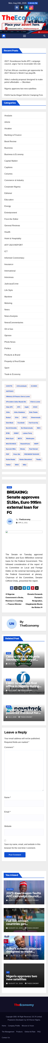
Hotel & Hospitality (12, 238)
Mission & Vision (28, 1026)
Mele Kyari (10, 438)
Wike (24, 465)
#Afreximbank (22, 386)
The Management (8, 1032)
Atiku (8, 412)
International (10, 271)
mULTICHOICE (11, 444)
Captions (8, 167)
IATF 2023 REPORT (13, 245)
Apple (27, 407)
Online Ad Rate (30, 1032)
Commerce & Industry (14, 180)
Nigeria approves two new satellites (20, 89)
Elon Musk (9, 423)
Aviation (8, 129)
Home (4, 1026)
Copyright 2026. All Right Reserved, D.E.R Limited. (24, 1017)
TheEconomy (24, 519)
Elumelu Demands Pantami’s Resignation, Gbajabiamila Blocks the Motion (34, 600)
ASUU (35, 407)
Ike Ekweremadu (27, 428)
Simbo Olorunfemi (25, 459)
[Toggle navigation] (24, 36)
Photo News (9, 342)
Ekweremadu (35, 417)
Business (8, 148)
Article (7, 122)
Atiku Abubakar (19, 412)
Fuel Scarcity (33, 423)
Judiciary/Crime (11, 284)
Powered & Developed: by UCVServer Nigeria (24, 1020)
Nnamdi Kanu (25, 444)
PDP (7, 454)
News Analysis (11, 316)
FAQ (38, 1032)
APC (18, 407)
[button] (44, 36)
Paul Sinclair (33, 449)
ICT (6, 251)
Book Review (10, 141)
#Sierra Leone (35, 402)
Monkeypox (30, 438)
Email (7, 812)
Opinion (7, 335)
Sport (6, 368)
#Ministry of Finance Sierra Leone (18, 396)
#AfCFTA (9, 386)
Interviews (9, 277)
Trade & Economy (12, 374)
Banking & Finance (13, 135)
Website (7, 826)
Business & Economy (14, 154)
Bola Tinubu (33, 412)
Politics (7, 348)
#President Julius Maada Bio (16, 402)
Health (7, 232)
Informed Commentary (14, 258)
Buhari (8, 417)
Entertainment (10, 213)
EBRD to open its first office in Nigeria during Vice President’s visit (22, 686)
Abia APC (9, 407)
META (20, 438)
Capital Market (10, 161)
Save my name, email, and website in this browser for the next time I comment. (22, 846)
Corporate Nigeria (12, 187)
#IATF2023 (9, 391)
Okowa (22, 449)
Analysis (8, 116)
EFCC (25, 417)
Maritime (8, 297)
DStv (16, 417)
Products (19, 1032)
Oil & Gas (8, 329)
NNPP (36, 444)
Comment (9, 747)
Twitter (8, 465)
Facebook (21, 423)
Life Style (8, 290)
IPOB (8, 433)
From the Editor (11, 219)
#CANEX (34, 386)
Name (7, 797)
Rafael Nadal (10, 459)
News (7, 310)
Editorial (8, 193)
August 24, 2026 (15, 900)
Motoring (8, 303)
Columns (8, 174)
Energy (7, 206)
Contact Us (6, 1037)
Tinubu (38, 459)
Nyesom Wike (11, 449)
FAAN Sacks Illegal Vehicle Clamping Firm (23, 95)
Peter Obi (16, 454)
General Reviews (12, 226)
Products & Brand (12, 355)
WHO (17, 465)
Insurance (8, 264)
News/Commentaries (13, 323)
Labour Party (27, 433)
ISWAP (16, 433)
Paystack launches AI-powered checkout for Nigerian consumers (22, 713)
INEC (39, 428)
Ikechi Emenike (11, 428)
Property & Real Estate (14, 361)
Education (9, 200)
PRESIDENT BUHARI (31, 454)
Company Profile (14, 1026)
